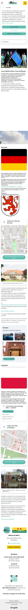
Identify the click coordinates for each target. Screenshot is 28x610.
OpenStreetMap (19, 253)
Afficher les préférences (14, 33)
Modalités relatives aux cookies (14, 602)
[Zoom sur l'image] (14, 58)
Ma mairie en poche (9, 588)
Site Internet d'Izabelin (7, 519)
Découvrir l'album (9, 358)
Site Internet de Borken (7, 311)
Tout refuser (14, 30)
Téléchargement (8, 411)
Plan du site (14, 604)
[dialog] (14, 20)
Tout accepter (14, 27)
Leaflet (14, 253)
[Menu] (2, 3)
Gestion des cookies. (7, 23)
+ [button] (3, 227)
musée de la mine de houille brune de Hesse (13, 305)
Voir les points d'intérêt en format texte (14, 257)
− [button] (3, 229)
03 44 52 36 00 (15, 543)
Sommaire (5, 41)
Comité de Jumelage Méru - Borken (11, 186)
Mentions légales (14, 601)
